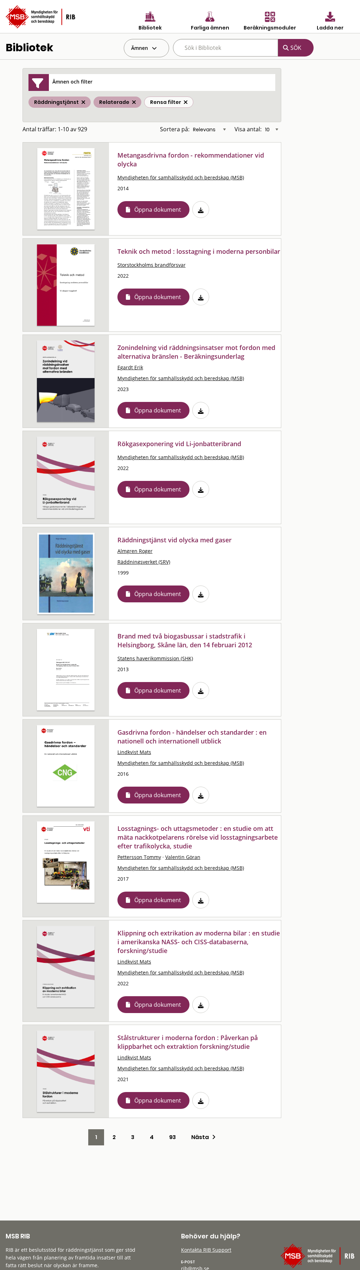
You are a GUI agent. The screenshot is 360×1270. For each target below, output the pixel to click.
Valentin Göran (182, 857)
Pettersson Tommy (139, 857)
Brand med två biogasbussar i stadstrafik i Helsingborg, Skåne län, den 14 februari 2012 (184, 640)
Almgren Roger (135, 551)
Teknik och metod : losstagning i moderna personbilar (198, 251)
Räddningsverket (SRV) (143, 561)
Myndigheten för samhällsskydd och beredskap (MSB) (180, 177)
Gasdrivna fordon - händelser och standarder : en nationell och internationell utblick (191, 736)
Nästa (201, 1137)
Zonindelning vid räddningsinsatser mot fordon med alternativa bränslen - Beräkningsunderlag (196, 352)
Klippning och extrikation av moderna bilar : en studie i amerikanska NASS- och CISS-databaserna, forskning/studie (198, 942)
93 (172, 1137)
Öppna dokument (157, 209)
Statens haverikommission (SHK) (155, 658)
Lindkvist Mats (134, 752)
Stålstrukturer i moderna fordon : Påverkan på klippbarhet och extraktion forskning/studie (187, 1042)
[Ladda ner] (200, 209)
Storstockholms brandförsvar (151, 265)
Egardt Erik (130, 367)
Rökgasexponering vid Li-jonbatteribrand (179, 443)
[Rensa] (185, 102)
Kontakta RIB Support (206, 1249)
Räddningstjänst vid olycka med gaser (174, 540)
